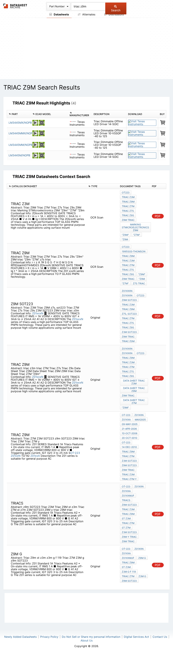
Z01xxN (15, 455)
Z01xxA (35, 455)
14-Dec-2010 (129, 447)
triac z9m (128, 357)
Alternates (88, 14)
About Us (87, 640)
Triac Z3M (128, 197)
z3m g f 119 (129, 571)
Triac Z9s (128, 215)
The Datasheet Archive (15, 6)
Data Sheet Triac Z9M (134, 389)
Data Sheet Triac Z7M (134, 401)
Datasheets (61, 14)
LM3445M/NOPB (19, 155)
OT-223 (75, 453)
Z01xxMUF (128, 495)
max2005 (140, 419)
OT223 (125, 192)
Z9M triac (128, 219)
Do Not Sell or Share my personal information (91, 636)
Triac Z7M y (129, 479)
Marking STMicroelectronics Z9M (135, 227)
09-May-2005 (130, 424)
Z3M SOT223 (129, 332)
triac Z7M (128, 366)
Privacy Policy (49, 636)
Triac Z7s (128, 210)
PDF (158, 216)
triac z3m (128, 362)
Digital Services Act (136, 636)
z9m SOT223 (129, 300)
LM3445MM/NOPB (20, 144)
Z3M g (142, 576)
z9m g (142, 557)
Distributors (116, 14)
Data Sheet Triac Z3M (134, 382)
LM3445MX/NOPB (20, 122)
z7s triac (139, 283)
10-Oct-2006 (129, 433)
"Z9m (125, 239)
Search (115, 10)
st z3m (126, 518)
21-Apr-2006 (129, 428)
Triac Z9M (128, 201)
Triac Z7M (128, 206)
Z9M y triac (129, 536)
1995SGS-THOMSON (133, 251)
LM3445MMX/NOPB (21, 133)
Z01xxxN (38, 313)
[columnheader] (19, 114)
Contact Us (160, 636)
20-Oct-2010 (129, 437)
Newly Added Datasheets (20, 636)
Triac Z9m (128, 562)
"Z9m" (125, 234)
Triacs (126, 500)
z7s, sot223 (129, 313)
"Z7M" (136, 234)
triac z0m (128, 341)
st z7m (126, 527)
